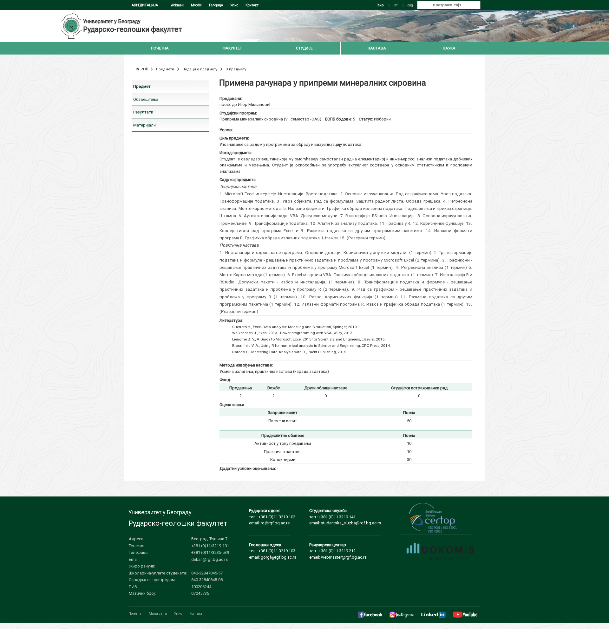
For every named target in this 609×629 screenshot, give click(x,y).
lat (395, 5)
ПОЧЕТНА (160, 48)
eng (410, 5)
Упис (234, 5)
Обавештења (145, 99)
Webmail (177, 5)
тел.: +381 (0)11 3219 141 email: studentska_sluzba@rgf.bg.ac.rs (345, 516)
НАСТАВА (377, 48)
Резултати (143, 112)
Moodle (196, 5)
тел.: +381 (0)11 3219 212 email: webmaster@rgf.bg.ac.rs (338, 551)
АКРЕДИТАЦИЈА (145, 5)
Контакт (252, 5)
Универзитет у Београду (112, 21)
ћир (380, 5)
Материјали (144, 125)
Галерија (216, 5)
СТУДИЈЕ (304, 48)
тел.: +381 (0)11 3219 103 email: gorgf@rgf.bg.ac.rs (272, 551)
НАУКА (449, 48)
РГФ (144, 69)
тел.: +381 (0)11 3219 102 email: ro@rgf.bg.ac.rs (272, 516)
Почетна (134, 614)
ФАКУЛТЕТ (232, 48)
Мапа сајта (158, 614)
